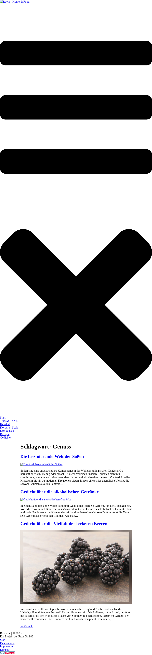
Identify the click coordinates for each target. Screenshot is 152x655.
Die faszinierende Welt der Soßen (52, 456)
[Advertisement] (67, 11)
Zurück (26, 626)
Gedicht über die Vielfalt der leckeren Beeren (63, 523)
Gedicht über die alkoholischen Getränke (59, 491)
